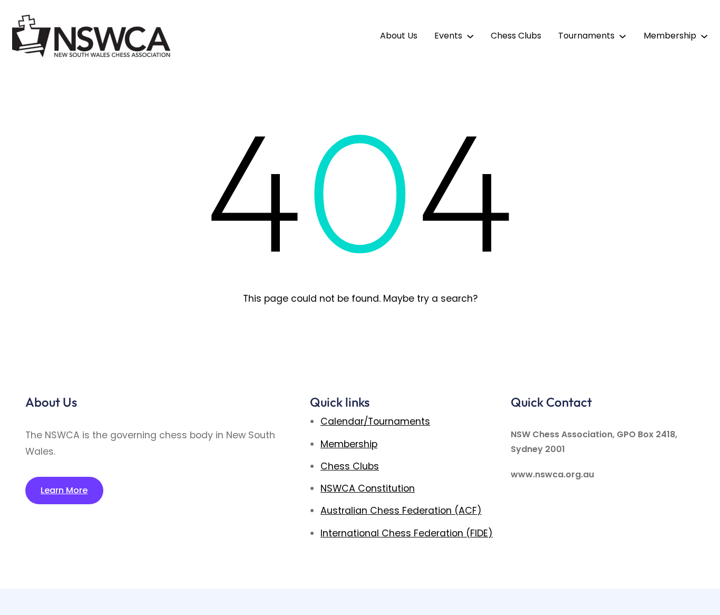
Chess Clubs (349, 466)
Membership (348, 444)
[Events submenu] (470, 36)
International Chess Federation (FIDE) (406, 533)
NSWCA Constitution (367, 488)
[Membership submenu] (704, 36)
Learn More (64, 490)
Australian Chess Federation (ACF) (401, 510)
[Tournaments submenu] (622, 36)
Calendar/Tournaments (375, 421)
